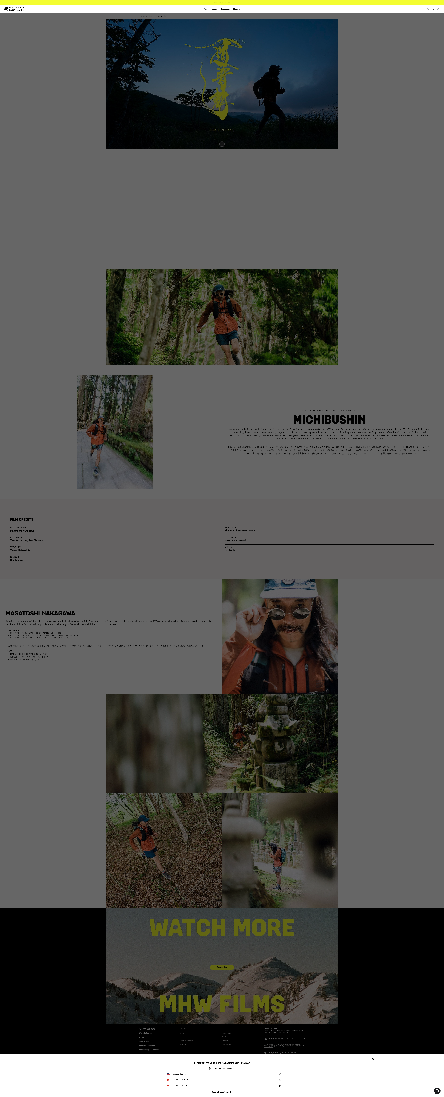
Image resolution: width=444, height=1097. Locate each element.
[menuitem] (205, 9)
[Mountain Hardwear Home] (14, 9)
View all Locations (220, 1092)
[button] (437, 1091)
